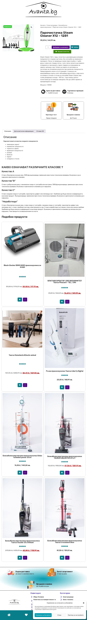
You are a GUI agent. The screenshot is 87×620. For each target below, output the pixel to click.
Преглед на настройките (76, 615)
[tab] (8, 131)
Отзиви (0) (40, 131)
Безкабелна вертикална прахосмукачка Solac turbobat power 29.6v (22, 456)
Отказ (59, 615)
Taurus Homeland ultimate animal (22, 355)
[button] (83, 603)
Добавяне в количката (60, 47)
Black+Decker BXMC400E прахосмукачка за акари (22, 266)
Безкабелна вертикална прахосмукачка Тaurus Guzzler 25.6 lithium (22, 542)
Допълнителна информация (23, 131)
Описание (7, 131)
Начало (42, 25)
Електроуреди (52, 25)
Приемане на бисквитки (43, 615)
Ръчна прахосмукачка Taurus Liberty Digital (64, 371)
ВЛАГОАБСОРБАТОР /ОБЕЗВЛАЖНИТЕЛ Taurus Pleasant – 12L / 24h (65, 281)
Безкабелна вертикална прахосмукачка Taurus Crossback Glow (64, 541)
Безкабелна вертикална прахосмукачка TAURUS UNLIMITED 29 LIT (64, 457)
